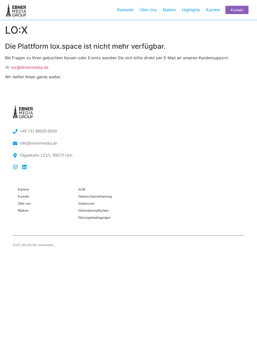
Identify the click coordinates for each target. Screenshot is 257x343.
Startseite (125, 10)
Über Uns (148, 10)
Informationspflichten (93, 210)
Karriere (213, 10)
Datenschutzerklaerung (95, 196)
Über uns (24, 203)
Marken (169, 10)
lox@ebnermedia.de (29, 67)
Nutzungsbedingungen (94, 217)
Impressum (86, 203)
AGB (81, 189)
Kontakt (23, 196)
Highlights (191, 10)
